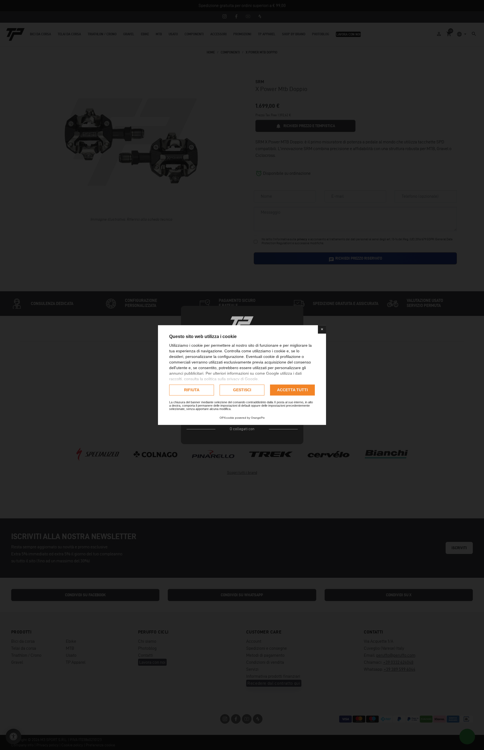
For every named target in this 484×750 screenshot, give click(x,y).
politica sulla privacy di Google (231, 379)
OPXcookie (227, 417)
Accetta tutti (292, 390)
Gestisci (242, 390)
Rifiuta (191, 390)
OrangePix (258, 417)
